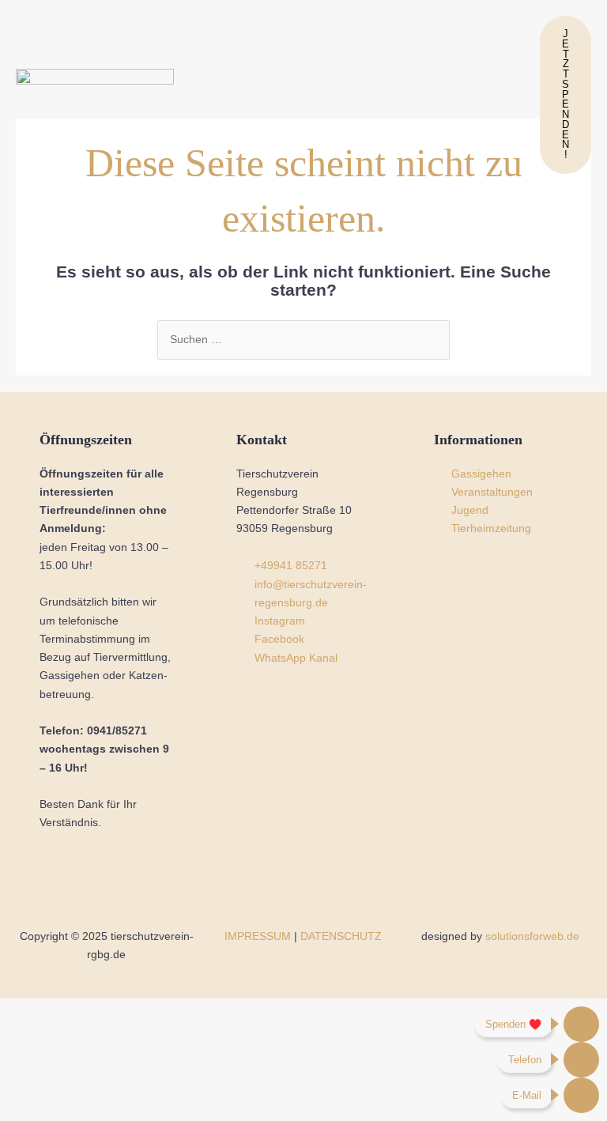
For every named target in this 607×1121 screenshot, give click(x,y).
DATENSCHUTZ (341, 936)
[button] (358, 94)
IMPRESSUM (257, 936)
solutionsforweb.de (532, 936)
